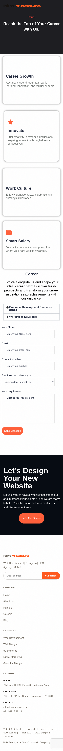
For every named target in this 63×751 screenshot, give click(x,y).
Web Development (13, 637)
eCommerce (10, 650)
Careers (7, 613)
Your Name (8, 327)
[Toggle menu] (56, 6)
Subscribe (50, 575)
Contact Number (11, 359)
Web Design (10, 644)
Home (6, 595)
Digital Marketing (12, 656)
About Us (8, 601)
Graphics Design (12, 663)
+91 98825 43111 (12, 711)
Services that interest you (17, 375)
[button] (31, 308)
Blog (5, 620)
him (22, 6)
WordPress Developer (23, 316)
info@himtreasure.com (15, 707)
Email (5, 343)
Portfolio (7, 607)
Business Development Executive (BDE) (30, 308)
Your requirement (12, 391)
